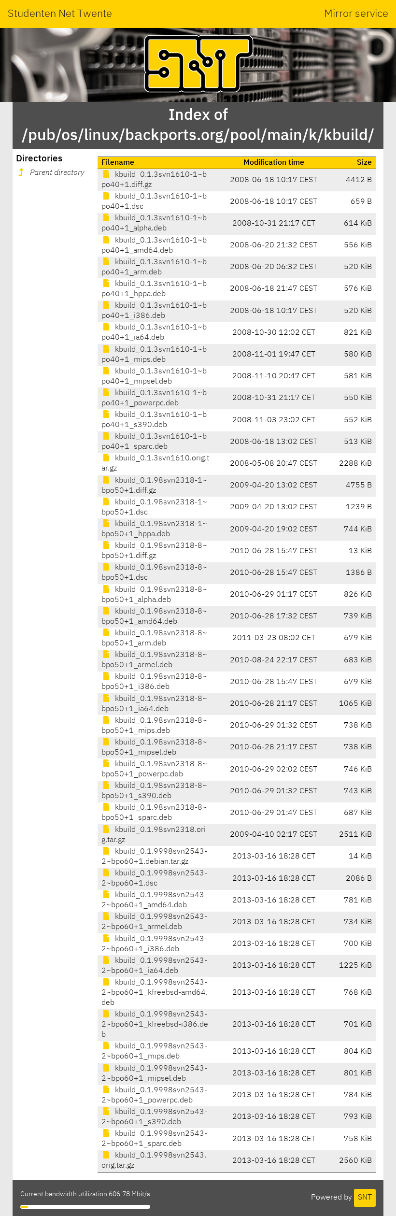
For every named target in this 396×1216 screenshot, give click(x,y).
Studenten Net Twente (60, 14)
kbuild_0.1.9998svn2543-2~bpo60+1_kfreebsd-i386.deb (154, 1025)
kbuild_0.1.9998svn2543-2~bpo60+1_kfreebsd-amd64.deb (154, 993)
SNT (365, 1198)
